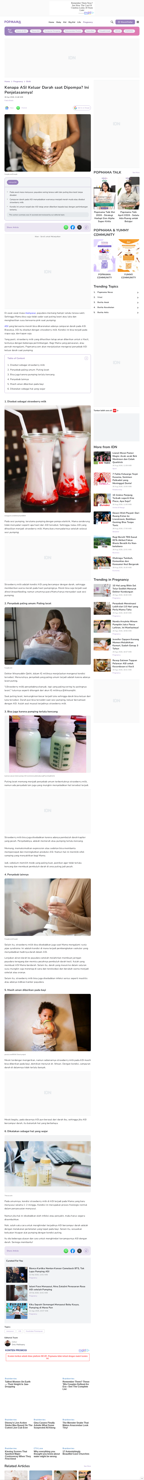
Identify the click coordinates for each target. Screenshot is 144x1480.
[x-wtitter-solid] (79, 227)
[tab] (13, 182)
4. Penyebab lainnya (18, 379)
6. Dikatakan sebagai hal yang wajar (26, 388)
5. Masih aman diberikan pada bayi (25, 384)
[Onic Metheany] (7, 1343)
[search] (112, 22)
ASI (6, 326)
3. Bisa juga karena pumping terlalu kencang (30, 374)
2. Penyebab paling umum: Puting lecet (28, 369)
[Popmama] (12, 22)
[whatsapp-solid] (66, 227)
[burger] (138, 22)
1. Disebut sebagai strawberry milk (26, 365)
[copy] (86, 227)
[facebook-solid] (72, 227)
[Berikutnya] (91, 1471)
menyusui (30, 313)
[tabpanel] (48, 203)
